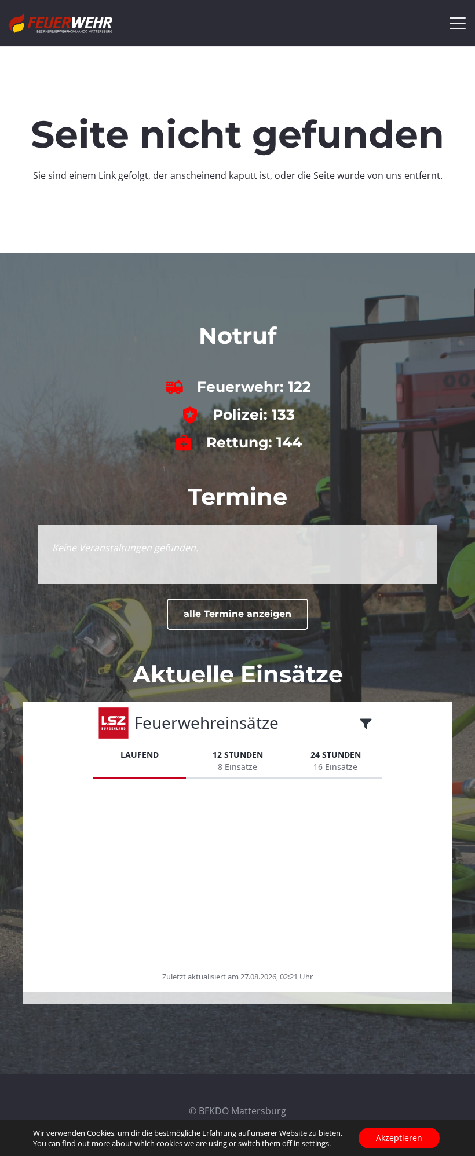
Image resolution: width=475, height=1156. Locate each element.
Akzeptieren (399, 1137)
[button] (457, 23)
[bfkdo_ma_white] (60, 23)
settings (315, 1143)
